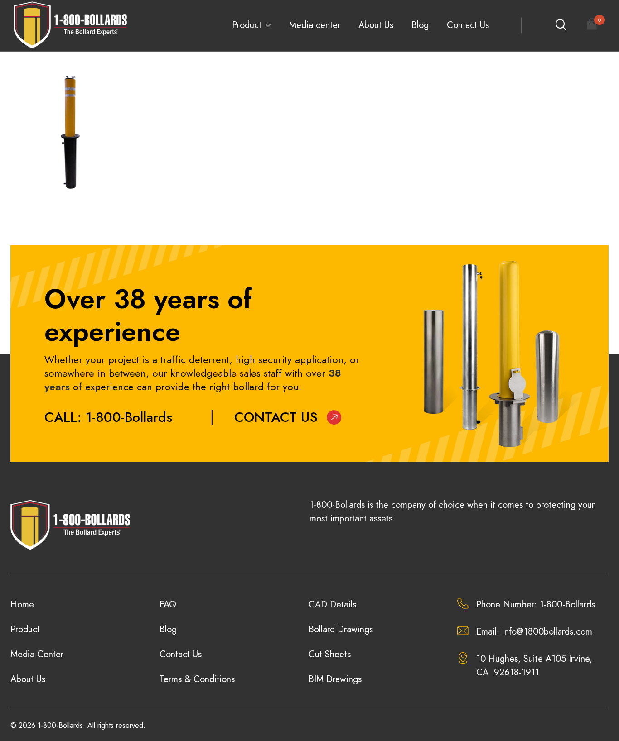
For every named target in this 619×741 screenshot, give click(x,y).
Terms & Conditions (197, 679)
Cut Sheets (330, 654)
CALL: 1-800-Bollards (108, 417)
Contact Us (468, 25)
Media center (314, 25)
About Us (375, 25)
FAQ (168, 604)
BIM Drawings (335, 679)
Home (22, 604)
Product (246, 25)
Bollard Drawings (341, 629)
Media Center (36, 654)
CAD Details (332, 604)
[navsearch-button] (560, 25)
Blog (420, 25)
